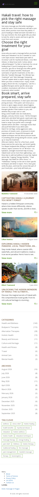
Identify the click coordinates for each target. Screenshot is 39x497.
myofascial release (23, 428)
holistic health (8, 436)
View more (7, 212)
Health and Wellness (19, 323)
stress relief (16, 424)
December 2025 (19, 401)
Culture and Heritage (19, 343)
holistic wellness (19, 432)
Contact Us (10, 483)
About (8, 474)
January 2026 (19, 397)
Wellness (16, 444)
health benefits (8, 428)
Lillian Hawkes (7, 239)
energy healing (24, 440)
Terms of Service (12, 476)
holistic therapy (28, 444)
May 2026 (19, 381)
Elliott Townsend (8, 285)
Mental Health (19, 359)
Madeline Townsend (9, 194)
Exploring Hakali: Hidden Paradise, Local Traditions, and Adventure (19, 245)
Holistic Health (19, 335)
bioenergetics (16, 456)
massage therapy (9, 440)
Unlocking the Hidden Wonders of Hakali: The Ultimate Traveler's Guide (19, 291)
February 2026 (19, 393)
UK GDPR (9, 480)
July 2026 (19, 373)
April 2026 (19, 385)
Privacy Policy (10, 478)
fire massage (23, 448)
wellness (6, 424)
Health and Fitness (19, 347)
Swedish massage (25, 452)
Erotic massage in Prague (11, 489)
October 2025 (19, 409)
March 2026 (19, 389)
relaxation (6, 432)
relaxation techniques (23, 436)
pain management (9, 452)
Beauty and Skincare (19, 339)
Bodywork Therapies (19, 327)
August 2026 (19, 369)
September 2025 (19, 413)
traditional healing (9, 448)
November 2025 (19, 405)
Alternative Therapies (19, 331)
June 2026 (19, 377)
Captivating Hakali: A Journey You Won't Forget (18, 199)
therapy (5, 456)
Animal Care (19, 355)
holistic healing (29, 424)
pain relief (6, 444)
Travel (19, 351)
